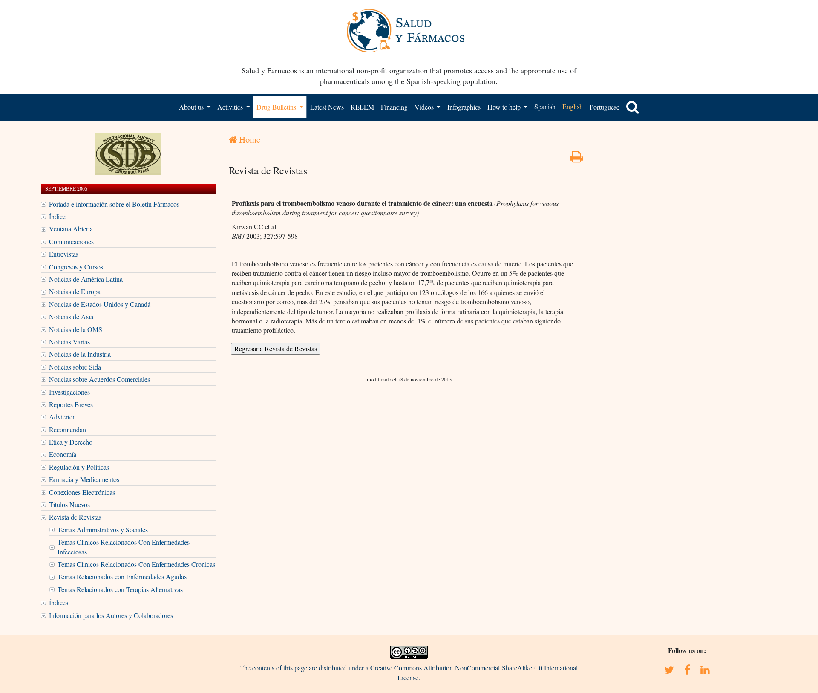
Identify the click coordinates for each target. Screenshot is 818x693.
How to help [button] (504, 106)
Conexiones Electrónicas (82, 492)
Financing (394, 106)
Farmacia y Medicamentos (84, 479)
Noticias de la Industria (80, 353)
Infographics (464, 106)
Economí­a (62, 454)
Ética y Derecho (70, 441)
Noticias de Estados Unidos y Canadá (99, 304)
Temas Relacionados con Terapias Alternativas (120, 589)
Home (248, 139)
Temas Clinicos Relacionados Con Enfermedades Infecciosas (124, 546)
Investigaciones (69, 391)
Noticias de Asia (71, 316)
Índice (57, 216)
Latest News (327, 106)
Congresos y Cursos (76, 266)
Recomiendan (67, 429)
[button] (632, 107)
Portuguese (604, 106)
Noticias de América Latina (86, 278)
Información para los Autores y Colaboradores (111, 615)
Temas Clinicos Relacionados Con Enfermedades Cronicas (136, 564)
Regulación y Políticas (79, 466)
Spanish (545, 106)
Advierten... (65, 416)
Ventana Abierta (71, 228)
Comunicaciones (71, 241)
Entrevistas (63, 253)
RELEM (362, 106)
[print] (576, 158)
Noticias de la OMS (75, 329)
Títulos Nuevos (69, 504)
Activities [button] (231, 106)
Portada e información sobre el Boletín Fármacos (114, 203)
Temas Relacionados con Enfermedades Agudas (122, 576)
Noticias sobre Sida (75, 366)
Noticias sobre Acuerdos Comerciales (99, 379)
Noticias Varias (69, 341)
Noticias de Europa (75, 291)
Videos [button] (425, 106)
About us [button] (192, 106)
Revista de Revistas (75, 516)
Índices (58, 602)
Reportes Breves (71, 404)
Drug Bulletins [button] (277, 106)
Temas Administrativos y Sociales (103, 529)
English (572, 106)
